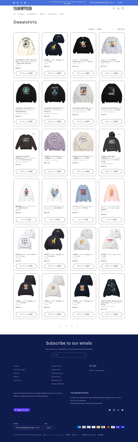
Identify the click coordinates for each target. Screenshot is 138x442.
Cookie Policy (56, 369)
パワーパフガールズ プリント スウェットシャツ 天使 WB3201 (54, 207)
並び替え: (92, 29)
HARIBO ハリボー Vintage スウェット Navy (54, 60)
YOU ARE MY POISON (24, 434)
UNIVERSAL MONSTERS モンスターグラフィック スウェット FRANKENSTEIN (26, 109)
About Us (16, 373)
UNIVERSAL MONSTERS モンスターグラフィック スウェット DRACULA (54, 109)
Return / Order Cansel (97, 370)
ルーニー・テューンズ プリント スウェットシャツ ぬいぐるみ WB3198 (111, 207)
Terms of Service (57, 373)
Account (16, 366)
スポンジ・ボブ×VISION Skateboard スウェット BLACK (83, 60)
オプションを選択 (26, 73)
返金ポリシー (46, 434)
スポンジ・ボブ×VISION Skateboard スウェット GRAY (110, 60)
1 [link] (60, 326)
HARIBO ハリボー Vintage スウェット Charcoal (54, 255)
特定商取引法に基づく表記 (89, 434)
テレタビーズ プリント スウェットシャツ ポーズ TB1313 (83, 207)
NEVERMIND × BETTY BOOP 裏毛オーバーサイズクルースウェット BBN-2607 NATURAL (26, 61)
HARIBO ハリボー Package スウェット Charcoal (26, 301)
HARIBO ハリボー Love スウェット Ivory (111, 255)
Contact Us (17, 380)
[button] (21, 14)
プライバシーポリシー (58, 434)
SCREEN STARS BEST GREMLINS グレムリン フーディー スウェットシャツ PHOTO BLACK (111, 159)
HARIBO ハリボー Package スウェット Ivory (54, 301)
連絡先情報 (101, 434)
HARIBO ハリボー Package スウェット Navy (83, 301)
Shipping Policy (56, 380)
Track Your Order (19, 369)
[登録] (85, 355)
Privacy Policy (56, 366)
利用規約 (68, 434)
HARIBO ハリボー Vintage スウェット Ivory (83, 255)
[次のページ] (77, 326)
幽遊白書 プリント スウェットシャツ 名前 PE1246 (26, 207)
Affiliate (16, 377)
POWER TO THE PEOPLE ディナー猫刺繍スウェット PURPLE (54, 157)
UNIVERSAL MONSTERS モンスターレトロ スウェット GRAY (83, 109)
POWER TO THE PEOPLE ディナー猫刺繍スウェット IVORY (83, 157)
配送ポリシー (76, 434)
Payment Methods (57, 384)
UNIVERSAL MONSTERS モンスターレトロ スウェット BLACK (111, 109)
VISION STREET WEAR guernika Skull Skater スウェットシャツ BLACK (111, 302)
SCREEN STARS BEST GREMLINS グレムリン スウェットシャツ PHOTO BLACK (26, 158)
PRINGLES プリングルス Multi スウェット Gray (26, 255)
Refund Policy (56, 377)
